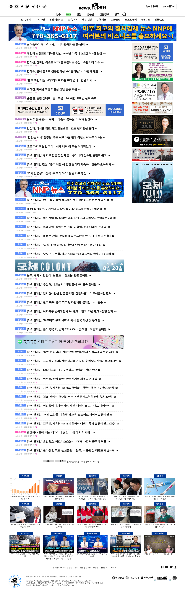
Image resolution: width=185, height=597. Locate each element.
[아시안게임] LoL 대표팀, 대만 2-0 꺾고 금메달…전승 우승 (62, 369)
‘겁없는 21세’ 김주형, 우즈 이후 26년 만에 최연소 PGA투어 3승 (64, 137)
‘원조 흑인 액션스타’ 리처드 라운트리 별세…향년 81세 (59, 80)
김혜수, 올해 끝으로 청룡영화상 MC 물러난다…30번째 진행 (62, 71)
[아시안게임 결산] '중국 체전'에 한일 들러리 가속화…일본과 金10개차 (69, 164)
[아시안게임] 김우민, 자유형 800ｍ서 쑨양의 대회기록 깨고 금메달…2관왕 (71, 423)
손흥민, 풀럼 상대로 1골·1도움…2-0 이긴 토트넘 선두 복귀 (62, 98)
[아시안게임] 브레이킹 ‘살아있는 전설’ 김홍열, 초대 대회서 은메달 (66, 226)
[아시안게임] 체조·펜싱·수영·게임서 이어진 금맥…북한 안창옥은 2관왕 (69, 396)
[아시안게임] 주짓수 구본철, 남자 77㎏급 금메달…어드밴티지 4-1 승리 (69, 253)
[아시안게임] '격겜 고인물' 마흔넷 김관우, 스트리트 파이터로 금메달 (68, 414)
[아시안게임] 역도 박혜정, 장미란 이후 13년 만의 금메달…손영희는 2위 (69, 217)
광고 (117, 14)
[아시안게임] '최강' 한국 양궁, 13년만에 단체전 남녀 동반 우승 (64, 244)
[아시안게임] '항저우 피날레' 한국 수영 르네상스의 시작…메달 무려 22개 (70, 351)
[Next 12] (96, 462)
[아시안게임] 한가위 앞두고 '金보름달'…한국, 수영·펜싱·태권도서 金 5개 (70, 450)
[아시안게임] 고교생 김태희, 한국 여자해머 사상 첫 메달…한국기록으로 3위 (72, 360)
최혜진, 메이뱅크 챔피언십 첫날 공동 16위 (52, 89)
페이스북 (22, 6)
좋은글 (90, 14)
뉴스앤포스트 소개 (59, 568)
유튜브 (16, 6)
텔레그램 (33, 6)
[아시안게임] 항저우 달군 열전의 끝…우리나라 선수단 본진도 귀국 (67, 155)
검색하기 (124, 14)
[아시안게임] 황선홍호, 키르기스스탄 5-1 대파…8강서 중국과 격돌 (66, 441)
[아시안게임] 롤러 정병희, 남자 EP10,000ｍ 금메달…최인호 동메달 (67, 329)
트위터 (27, 6)
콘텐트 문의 (98, 583)
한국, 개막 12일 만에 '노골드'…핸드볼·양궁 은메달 (57, 275)
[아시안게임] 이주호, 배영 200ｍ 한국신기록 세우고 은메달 (62, 378)
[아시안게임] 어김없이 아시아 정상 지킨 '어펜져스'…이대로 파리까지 (68, 405)
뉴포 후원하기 (168, 6)
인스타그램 (38, 6)
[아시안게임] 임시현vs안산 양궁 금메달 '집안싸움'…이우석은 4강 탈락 (69, 293)
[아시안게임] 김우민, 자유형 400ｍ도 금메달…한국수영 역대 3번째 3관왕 (70, 387)
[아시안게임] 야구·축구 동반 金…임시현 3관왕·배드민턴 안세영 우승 (68, 199)
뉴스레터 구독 (152, 6)
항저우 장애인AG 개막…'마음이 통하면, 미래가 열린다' (60, 119)
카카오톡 (44, 6)
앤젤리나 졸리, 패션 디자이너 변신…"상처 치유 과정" (59, 432)
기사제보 (112, 568)
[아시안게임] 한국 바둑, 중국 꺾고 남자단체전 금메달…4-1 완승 (65, 302)
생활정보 (104, 14)
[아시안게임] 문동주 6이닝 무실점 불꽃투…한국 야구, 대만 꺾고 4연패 (69, 235)
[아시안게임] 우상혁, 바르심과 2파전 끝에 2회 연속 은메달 (62, 284)
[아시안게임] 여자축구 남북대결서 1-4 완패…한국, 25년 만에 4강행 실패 (70, 311)
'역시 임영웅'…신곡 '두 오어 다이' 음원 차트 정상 (56, 173)
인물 (79, 14)
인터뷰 (88, 568)
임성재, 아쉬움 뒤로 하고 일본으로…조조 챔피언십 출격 (60, 128)
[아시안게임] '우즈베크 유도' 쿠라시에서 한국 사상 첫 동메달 (63, 320)
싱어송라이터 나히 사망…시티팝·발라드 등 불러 (56, 44)
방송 (58, 14)
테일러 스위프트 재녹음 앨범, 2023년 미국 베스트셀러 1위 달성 (64, 53)
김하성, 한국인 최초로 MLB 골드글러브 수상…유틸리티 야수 (63, 62)
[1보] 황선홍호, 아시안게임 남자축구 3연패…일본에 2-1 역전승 (64, 208)
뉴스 (68, 14)
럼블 (11, 6)
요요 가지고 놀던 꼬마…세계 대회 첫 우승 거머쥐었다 (59, 146)
